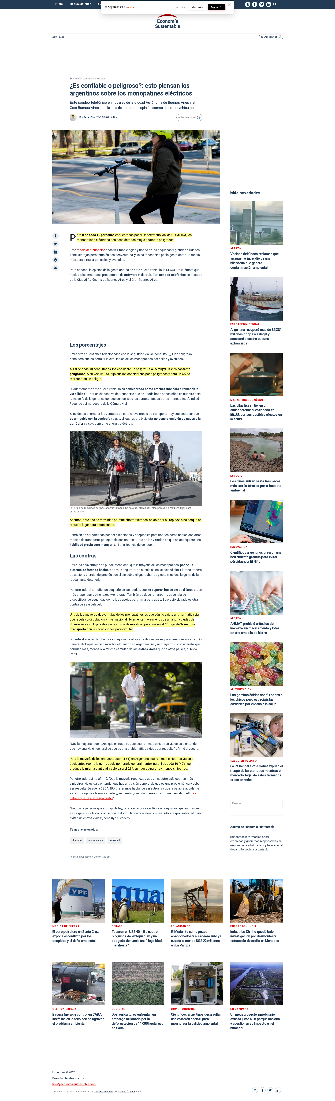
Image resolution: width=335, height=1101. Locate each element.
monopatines (95, 840)
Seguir (216, 7)
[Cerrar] (229, 4)
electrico (77, 840)
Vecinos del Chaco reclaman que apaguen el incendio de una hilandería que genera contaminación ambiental (254, 260)
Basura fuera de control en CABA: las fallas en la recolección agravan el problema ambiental (78, 1019)
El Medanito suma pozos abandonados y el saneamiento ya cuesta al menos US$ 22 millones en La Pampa (196, 938)
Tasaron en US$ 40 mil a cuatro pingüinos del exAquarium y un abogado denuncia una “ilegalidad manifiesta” (137, 938)
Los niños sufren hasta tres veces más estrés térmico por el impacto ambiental (255, 486)
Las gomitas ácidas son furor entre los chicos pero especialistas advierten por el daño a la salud (256, 699)
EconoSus (89, 117)
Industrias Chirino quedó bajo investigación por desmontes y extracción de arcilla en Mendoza (254, 936)
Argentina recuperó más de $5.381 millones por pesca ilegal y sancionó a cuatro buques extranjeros (255, 336)
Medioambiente (80, 4)
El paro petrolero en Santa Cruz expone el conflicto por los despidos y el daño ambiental (75, 936)
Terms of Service (127, 1091)
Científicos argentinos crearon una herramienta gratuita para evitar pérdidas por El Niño (255, 557)
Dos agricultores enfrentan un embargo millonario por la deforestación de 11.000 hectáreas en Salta (137, 1021)
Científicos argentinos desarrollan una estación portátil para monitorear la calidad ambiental (196, 1019)
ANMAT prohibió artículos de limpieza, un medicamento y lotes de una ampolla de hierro (254, 628)
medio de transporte (91, 250)
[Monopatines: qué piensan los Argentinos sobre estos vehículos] (167, 21)
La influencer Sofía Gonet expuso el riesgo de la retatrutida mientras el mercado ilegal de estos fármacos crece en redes (256, 773)
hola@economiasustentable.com (74, 1084)
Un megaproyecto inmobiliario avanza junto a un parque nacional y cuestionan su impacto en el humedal (255, 1021)
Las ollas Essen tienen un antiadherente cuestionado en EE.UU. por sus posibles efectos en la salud (256, 412)
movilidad (115, 840)
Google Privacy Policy (104, 1091)
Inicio (59, 4)
